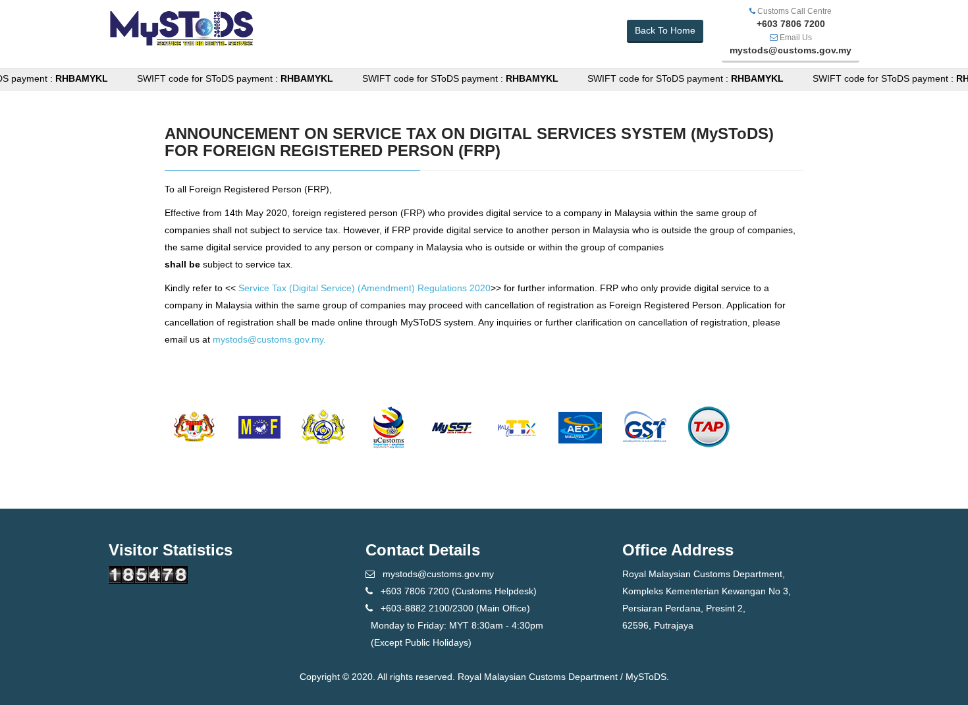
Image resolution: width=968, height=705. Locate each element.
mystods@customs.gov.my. (269, 339)
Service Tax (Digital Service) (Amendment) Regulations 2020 (364, 288)
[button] (665, 31)
